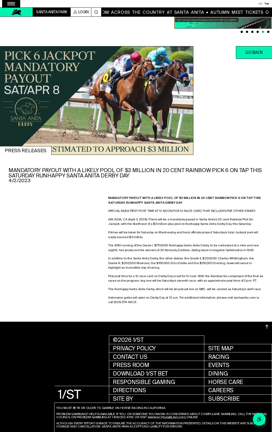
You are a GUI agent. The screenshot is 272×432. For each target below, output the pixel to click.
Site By (123, 398)
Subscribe (223, 398)
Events (218, 365)
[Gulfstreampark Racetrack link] (267, 4)
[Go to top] (267, 326)
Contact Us (130, 357)
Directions (129, 390)
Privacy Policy (134, 348)
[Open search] (96, 12)
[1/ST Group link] (260, 4)
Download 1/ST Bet (140, 373)
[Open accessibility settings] (259, 419)
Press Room (131, 365)
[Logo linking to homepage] (16, 12)
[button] (254, 52)
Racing (218, 357)
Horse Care (225, 382)
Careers (220, 390)
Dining (218, 373)
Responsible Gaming (144, 382)
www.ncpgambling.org (167, 417)
